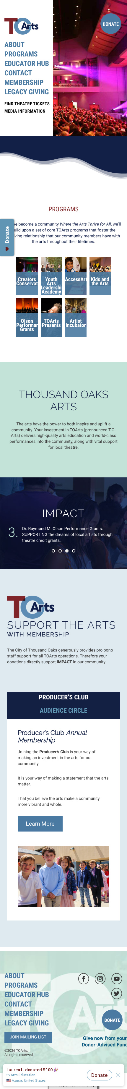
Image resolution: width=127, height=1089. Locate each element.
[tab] (63, 698)
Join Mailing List (28, 1037)
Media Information (24, 111)
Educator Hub (26, 63)
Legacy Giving (26, 92)
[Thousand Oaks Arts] (21, 26)
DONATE (111, 24)
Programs (21, 54)
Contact (18, 73)
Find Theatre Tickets (27, 103)
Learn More (40, 823)
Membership (23, 82)
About (14, 44)
